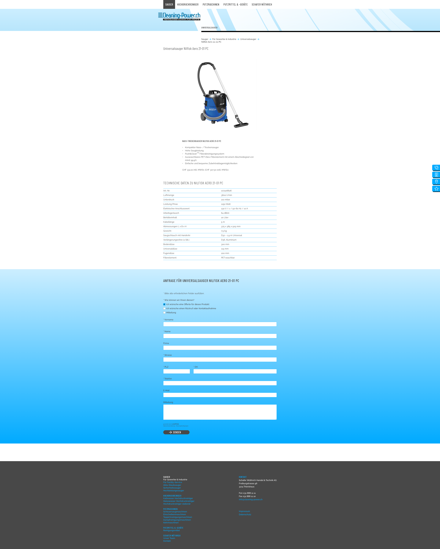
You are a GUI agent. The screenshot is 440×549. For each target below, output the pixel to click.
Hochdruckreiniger (187, 4)
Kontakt (167, 541)
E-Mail (166, 390)
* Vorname (168, 319)
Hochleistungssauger (173, 490)
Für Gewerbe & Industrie (224, 39)
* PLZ (165, 367)
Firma (166, 343)
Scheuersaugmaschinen (175, 511)
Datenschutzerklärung (169, 426)
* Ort (195, 367)
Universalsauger (248, 39)
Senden (177, 432)
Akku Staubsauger (172, 485)
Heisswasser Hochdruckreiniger (178, 501)
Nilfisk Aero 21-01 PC (211, 42)
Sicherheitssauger (172, 488)
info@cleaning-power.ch (251, 499)
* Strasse (167, 355)
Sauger (169, 4)
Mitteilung (171, 312)
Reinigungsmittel (171, 530)
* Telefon (167, 378)
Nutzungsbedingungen (182, 426)
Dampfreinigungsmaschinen (177, 520)
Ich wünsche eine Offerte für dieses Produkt (187, 304)
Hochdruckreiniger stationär (177, 504)
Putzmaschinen (211, 4)
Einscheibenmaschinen (174, 514)
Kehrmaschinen (171, 522)
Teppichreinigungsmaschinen (177, 517)
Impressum (244, 511)
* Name (166, 331)
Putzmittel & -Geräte (235, 4)
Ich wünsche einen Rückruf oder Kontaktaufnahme (191, 308)
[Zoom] (220, 92)
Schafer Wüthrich (262, 4)
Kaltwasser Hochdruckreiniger (178, 498)
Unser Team (169, 538)
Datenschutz (245, 514)
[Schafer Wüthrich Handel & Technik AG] (179, 16)
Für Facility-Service (172, 482)
